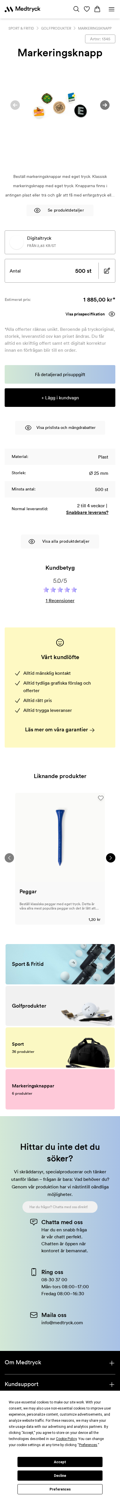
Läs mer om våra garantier (57, 729)
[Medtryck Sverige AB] (22, 9)
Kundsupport (21, 1384)
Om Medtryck (23, 1362)
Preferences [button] (88, 1445)
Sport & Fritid (21, 28)
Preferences (60, 1489)
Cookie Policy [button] (66, 1439)
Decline (60, 1476)
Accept (60, 1462)
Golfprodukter (56, 28)
